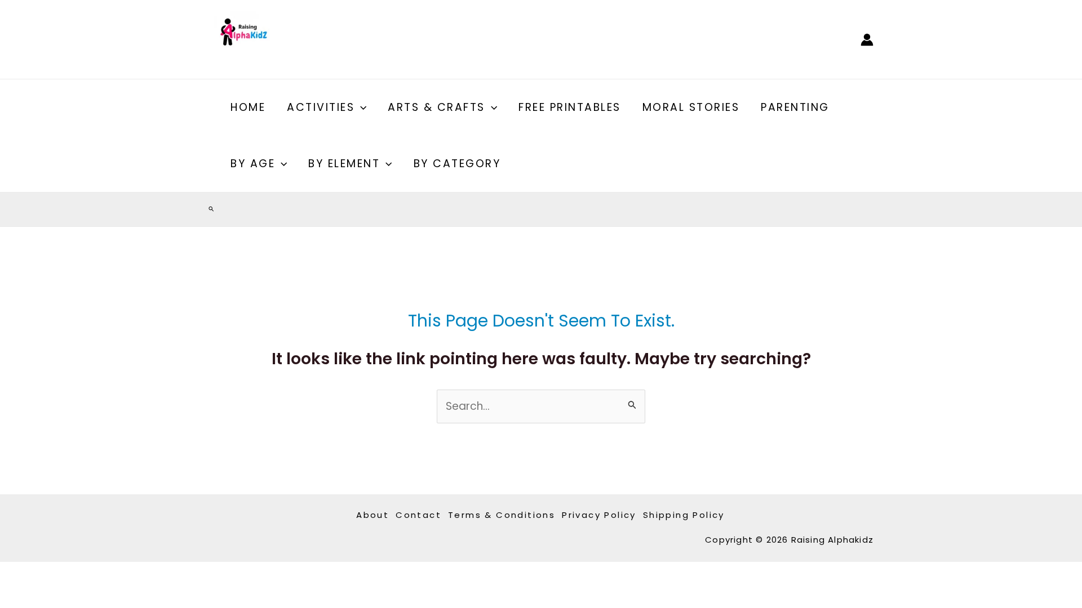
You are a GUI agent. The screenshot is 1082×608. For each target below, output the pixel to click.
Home (247, 107)
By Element (344, 163)
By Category (457, 163)
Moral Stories (691, 107)
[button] (360, 107)
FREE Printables (569, 107)
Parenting (795, 107)
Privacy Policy (599, 515)
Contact (418, 515)
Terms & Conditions (501, 515)
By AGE (252, 163)
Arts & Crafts (436, 107)
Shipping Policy (684, 515)
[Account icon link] (867, 39)
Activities (320, 107)
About (372, 515)
